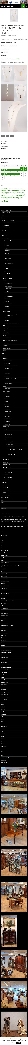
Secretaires (7, 396)
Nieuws (2, 502)
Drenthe (7, 243)
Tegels (4, 350)
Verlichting (3, 733)
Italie (7, 291)
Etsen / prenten (5, 233)
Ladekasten (7, 376)
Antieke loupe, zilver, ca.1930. (7, 524)
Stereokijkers (8, 301)
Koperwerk (5, 333)
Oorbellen (2, 197)
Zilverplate (5, 327)
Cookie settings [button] (11, 1042)
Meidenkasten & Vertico (6, 652)
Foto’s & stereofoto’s (9, 286)
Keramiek (4, 335)
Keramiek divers (7, 348)
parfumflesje (14, 197)
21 (17, 173)
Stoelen (6, 439)
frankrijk (18, 192)
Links (2, 500)
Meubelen (4, 355)
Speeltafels (3, 709)
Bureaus (6, 393)
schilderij (12, 199)
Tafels (4, 398)
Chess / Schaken (5, 225)
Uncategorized (4, 726)
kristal (3, 195)
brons (17, 190)
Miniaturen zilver (9, 317)
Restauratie (3, 492)
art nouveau (23, 188)
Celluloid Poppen (9, 472)
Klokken (4, 353)
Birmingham (3, 190)
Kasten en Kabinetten (8, 360)
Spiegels (2, 711)
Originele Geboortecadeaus (8, 220)
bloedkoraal (9, 190)
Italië (14, 193)
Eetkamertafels (4, 573)
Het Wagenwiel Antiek (7, 6)
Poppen (3, 457)
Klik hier (18, 58)
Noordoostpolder (9, 263)
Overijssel (7, 265)
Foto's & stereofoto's (5, 581)
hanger (2, 194)
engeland (10, 192)
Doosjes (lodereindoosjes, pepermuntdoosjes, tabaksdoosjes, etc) (15, 315)
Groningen (7, 253)
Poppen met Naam (7, 467)
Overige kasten (4, 672)
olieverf (25, 195)
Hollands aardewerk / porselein (10, 340)
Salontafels (7, 416)
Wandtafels (7, 424)
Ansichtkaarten (7, 240)
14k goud (4, 189)
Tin (4, 330)
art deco (19, 188)
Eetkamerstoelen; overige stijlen (14, 449)
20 (14, 173)
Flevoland (7, 245)
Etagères (5, 358)
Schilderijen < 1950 (7, 477)
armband (15, 188)
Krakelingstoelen (11, 454)
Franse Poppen (6, 462)
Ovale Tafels (7, 409)
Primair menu (26, 6)
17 (2, 173)
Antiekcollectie (4, 217)
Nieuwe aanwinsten (6, 212)
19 (10, 173)
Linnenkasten (3, 647)
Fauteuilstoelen (8, 436)
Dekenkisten (7, 388)
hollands (7, 194)
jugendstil (19, 193)
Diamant (2, 192)
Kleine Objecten (5, 238)
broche (14, 190)
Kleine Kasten (8, 373)
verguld (2, 201)
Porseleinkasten (8, 383)
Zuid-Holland (8, 273)
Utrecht (6, 268)
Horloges (4, 235)
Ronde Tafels (8, 414)
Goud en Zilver (4, 25)
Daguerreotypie (8, 283)
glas (21, 192)
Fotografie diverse (9, 296)
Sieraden (21, 25)
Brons (4, 276)
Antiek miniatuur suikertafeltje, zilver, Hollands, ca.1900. (12, 516)
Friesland (7, 248)
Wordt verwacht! (5, 490)
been (4, 325)
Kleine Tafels (7, 403)
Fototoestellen (8, 293)
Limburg (6, 255)
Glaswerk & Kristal (7, 303)
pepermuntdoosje (20, 197)
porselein (3, 199)
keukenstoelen (9, 444)
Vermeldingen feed (5, 757)
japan (16, 193)
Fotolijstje (14, 192)
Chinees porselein (7, 338)
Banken (6, 429)
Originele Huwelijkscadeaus (8, 222)
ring (6, 199)
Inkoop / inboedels (5, 497)
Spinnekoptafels (8, 419)
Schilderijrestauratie (7, 495)
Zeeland (6, 271)
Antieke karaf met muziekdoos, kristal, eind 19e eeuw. (12, 526)
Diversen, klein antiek (8, 278)
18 (6, 173)
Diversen (4, 230)
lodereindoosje (7, 195)
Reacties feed (3, 760)
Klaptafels (7, 401)
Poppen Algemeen (7, 459)
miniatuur (20, 195)
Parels (6, 197)
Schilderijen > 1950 (7, 479)
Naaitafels (7, 406)
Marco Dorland (12, 35)
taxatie (2, 719)
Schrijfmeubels (6, 391)
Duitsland (8, 288)
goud (8, 135)
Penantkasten (8, 381)
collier (3, 135)
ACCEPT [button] (18, 1042)
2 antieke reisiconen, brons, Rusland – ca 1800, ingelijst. (12, 521)
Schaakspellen (6, 227)
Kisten (4, 386)
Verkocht (4, 484)
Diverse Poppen (6, 469)
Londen (12, 195)
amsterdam (9, 188)
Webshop (3, 215)
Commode (3, 552)
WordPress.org (4, 762)
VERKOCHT (4, 142)
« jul (2, 179)
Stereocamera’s (8, 298)
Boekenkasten (8, 363)
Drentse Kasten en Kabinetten (11, 365)
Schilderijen (5, 474)
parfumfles (9, 197)
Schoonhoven (18, 199)
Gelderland (7, 250)
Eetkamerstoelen (10, 447)
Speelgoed (4, 482)
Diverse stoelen (8, 434)
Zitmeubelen (6, 426)
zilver (12, 135)
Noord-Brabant (8, 258)
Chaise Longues (8, 431)
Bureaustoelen (9, 441)
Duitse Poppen (6, 464)
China (20, 190)
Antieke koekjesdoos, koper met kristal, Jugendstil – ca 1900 (13, 519)
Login (2, 755)
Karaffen (7, 306)
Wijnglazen (7, 308)
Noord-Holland (8, 260)
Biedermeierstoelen (11, 452)
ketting (23, 194)
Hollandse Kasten (9, 368)
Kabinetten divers (9, 371)
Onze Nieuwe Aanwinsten (13, 25)
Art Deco (5, 345)
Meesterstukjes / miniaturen (11, 378)
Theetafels (7, 421)
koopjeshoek (5, 487)
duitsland (6, 192)
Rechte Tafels (8, 411)
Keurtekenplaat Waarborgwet (12, 322)
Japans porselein (7, 343)
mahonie (15, 195)
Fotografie (5, 281)
